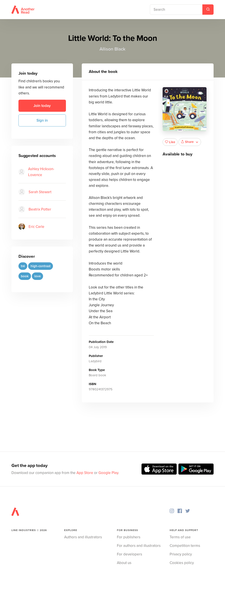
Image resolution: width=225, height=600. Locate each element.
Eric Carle (36, 226)
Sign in (42, 120)
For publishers (128, 537)
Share (189, 142)
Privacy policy (181, 554)
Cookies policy (182, 562)
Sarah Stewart (40, 192)
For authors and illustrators (139, 545)
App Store (84, 472)
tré (23, 266)
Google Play (108, 472)
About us (124, 562)
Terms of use (180, 537)
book (25, 276)
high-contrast (41, 266)
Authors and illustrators (83, 537)
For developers (129, 554)
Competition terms (185, 545)
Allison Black (112, 49)
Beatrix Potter (40, 209)
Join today (42, 105)
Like (172, 142)
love (37, 276)
